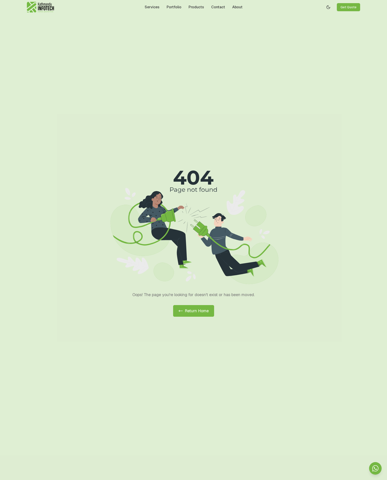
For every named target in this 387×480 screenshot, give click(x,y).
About (237, 7)
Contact (218, 7)
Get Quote (348, 7)
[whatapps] (375, 468)
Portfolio (174, 7)
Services (152, 7)
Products (196, 7)
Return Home (197, 310)
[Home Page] (41, 7)
